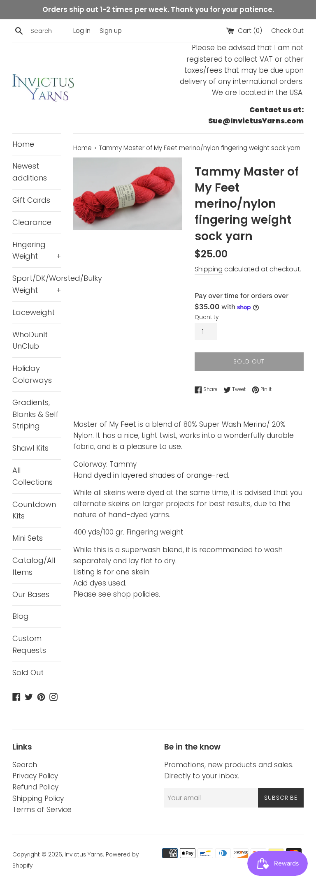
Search (24, 765)
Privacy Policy (35, 776)
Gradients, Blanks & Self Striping (35, 414)
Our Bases (30, 594)
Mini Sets (27, 538)
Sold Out (28, 672)
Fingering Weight (36, 250)
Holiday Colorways (32, 374)
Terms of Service (42, 810)
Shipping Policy (38, 798)
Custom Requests (29, 644)
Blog (20, 616)
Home (23, 144)
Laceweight (33, 312)
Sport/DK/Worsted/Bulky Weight (36, 284)
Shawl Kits (30, 448)
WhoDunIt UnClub (30, 340)
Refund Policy (35, 787)
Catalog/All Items (33, 566)
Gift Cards (31, 200)
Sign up (111, 30)
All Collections (32, 476)
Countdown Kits (34, 510)
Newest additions (29, 172)
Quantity (206, 317)
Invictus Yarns (84, 855)
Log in (82, 30)
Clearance (31, 222)
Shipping (209, 269)
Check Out (287, 30)
